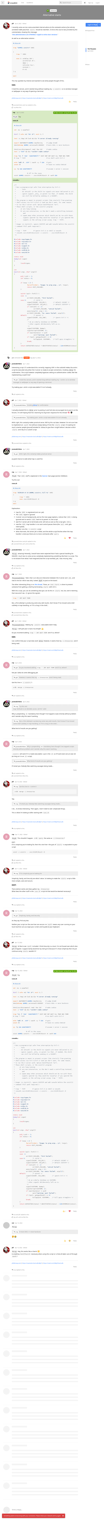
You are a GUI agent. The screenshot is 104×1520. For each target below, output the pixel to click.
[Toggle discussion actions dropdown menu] (99, 25)
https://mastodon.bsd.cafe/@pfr (32, 98)
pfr (16, 117)
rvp (15, 554)
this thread (38, 584)
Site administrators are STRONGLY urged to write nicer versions (34, 35)
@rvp (71, 370)
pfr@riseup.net (16, 98)
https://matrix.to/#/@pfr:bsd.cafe (53, 98)
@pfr (40, 581)
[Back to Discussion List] (2, 2)
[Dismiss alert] (63, 1516)
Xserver (44, 476)
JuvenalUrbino (21, 405)
